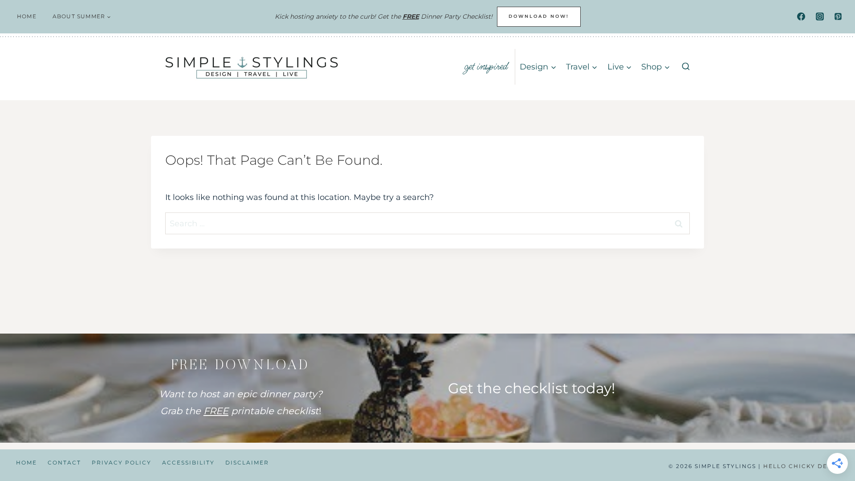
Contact (64, 462)
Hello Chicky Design (803, 466)
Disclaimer (247, 462)
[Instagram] (820, 16)
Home (27, 16)
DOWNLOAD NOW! (539, 16)
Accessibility (188, 462)
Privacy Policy (121, 462)
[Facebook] (801, 16)
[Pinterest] (838, 16)
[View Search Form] (685, 66)
